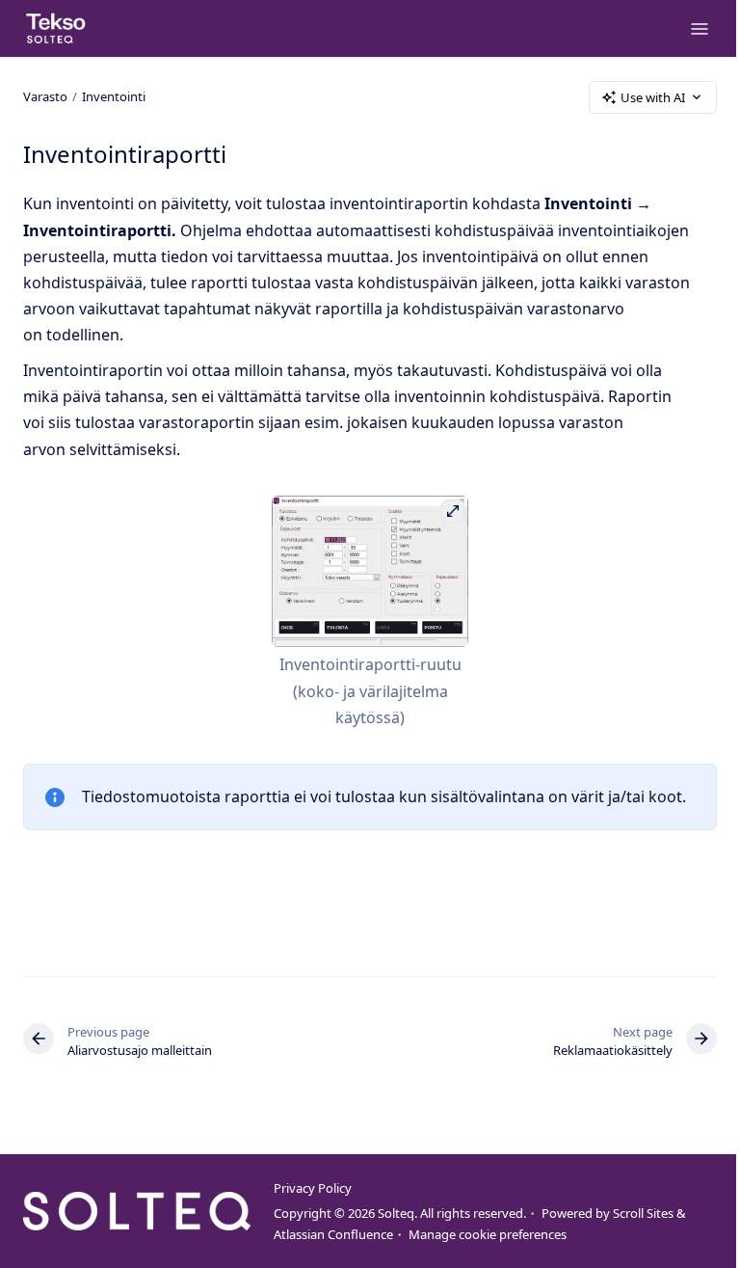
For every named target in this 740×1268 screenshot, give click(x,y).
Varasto (45, 96)
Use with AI (653, 97)
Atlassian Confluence (333, 1234)
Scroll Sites (643, 1213)
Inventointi (113, 96)
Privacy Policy (313, 1188)
